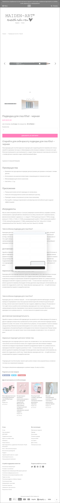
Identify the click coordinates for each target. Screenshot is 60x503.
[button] (22, 238)
